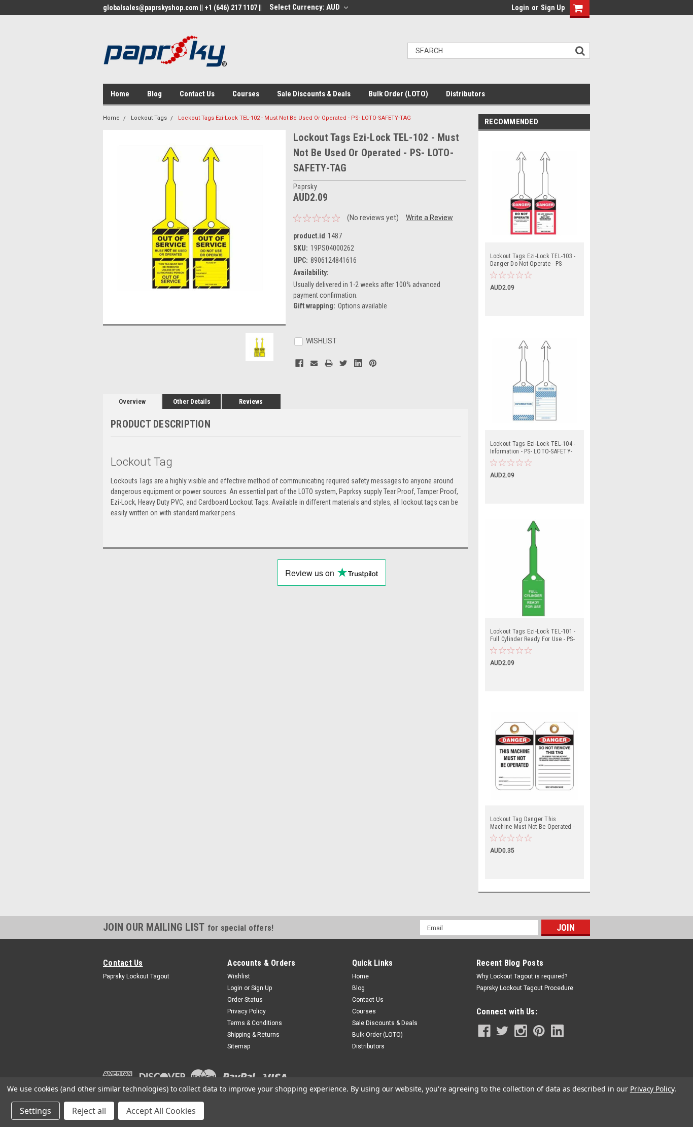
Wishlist (238, 976)
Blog (154, 93)
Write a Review (429, 218)
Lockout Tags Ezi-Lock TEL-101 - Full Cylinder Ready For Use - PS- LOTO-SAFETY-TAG (533, 635)
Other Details (192, 401)
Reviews (251, 401)
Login (520, 8)
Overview (132, 401)
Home (120, 93)
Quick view (534, 235)
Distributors (465, 93)
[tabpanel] (534, 226)
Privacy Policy (246, 1011)
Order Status (245, 999)
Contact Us (197, 93)
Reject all (89, 1110)
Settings (35, 1110)
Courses (245, 93)
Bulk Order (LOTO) (398, 93)
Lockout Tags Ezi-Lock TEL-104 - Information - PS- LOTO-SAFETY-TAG (533, 447)
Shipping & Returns (253, 1034)
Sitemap (238, 1046)
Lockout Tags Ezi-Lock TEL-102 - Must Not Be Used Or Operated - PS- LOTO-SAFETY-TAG (294, 118)
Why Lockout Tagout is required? (521, 976)
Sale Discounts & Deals (314, 93)
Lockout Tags (149, 118)
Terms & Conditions (254, 1023)
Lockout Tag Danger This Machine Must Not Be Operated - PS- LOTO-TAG (532, 823)
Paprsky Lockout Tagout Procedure (524, 988)
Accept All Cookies (161, 1110)
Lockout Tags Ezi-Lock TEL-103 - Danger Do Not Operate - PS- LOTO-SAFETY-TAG (533, 260)
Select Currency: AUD (305, 7)
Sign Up (553, 8)
